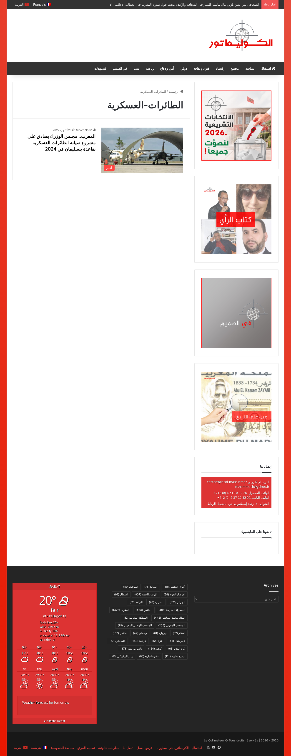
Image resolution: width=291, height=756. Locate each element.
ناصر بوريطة (131, 648)
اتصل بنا (128, 748)
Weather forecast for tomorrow (45, 702)
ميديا (136, 68)
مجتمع (235, 68)
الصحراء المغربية (171, 610)
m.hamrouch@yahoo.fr (252, 486)
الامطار (121, 594)
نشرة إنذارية (175, 656)
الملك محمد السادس (169, 617)
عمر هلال (177, 641)
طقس (120, 633)
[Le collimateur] (240, 35)
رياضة (150, 68)
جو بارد (159, 633)
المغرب (120, 610)
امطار (179, 633)
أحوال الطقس (174, 586)
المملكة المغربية (135, 617)
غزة (157, 641)
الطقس (144, 610)
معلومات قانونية (109, 748)
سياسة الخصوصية (62, 748)
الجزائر (177, 602)
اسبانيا (150, 586)
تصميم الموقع (86, 748)
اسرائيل (130, 586)
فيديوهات (100, 68)
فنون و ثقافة (201, 68)
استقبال (266, 68)
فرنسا (139, 641)
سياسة (249, 68)
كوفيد (155, 648)
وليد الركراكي (122, 656)
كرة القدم (176, 648)
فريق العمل (144, 748)
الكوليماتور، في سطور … (172, 748)
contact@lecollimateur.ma (226, 482)
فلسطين (117, 641)
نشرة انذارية (148, 656)
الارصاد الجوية (145, 594)
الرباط (136, 602)
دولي (184, 68)
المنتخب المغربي (171, 625)
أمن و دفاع (167, 68)
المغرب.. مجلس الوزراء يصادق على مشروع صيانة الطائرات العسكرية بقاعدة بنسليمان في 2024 (62, 143)
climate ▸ (54, 721)
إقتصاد (220, 68)
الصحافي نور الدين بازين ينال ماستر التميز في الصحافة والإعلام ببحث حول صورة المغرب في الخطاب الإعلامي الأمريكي (180, 4)
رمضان (140, 633)
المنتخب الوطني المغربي (135, 625)
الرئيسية (174, 91)
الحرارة (156, 602)
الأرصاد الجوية (174, 594)
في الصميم (120, 68)
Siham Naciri (84, 130)
